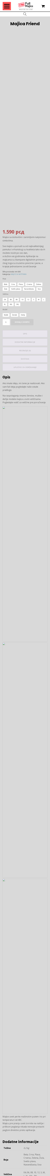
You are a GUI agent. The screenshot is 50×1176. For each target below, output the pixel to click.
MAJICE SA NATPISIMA (19, 274)
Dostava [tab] (25, 359)
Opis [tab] (25, 334)
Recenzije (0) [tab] (25, 350)
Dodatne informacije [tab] (25, 342)
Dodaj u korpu (22, 322)
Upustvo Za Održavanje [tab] (25, 367)
